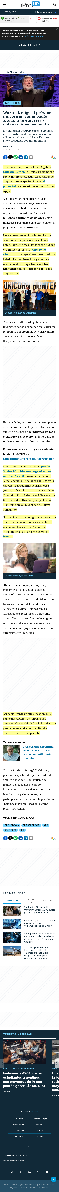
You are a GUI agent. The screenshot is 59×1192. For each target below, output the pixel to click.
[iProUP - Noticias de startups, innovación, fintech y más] (29, 4)
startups (10, 830)
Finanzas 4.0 (19, 1124)
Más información (34, 36)
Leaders (19, 1136)
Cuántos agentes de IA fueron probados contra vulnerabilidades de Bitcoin (40, 923)
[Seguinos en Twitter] (38, 1172)
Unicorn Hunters (14, 172)
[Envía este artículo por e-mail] (31, 157)
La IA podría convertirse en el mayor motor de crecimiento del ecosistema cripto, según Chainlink (39, 937)
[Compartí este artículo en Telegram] (26, 157)
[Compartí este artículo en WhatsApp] (15, 157)
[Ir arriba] (53, 1179)
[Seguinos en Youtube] (47, 1172)
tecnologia (12, 825)
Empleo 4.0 (40, 1124)
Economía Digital (40, 1119)
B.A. (8, 1091)
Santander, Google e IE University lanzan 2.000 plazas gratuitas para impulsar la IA (39, 910)
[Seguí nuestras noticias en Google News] (53, 157)
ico (22, 830)
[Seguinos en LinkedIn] (29, 1172)
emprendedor (31, 825)
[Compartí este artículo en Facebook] (5, 157)
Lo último (19, 1119)
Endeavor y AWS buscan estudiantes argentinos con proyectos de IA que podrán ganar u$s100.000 (24, 1079)
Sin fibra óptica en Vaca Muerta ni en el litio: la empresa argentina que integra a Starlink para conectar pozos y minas (36, 953)
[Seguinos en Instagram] (12, 1172)
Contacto (40, 1136)
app (46, 825)
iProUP (9, 146)
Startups (40, 1130)
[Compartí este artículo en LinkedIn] (20, 157)
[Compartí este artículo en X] (10, 157)
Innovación (19, 1130)
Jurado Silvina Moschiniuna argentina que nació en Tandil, (27, 471)
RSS (29, 1147)
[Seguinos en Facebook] (20, 1172)
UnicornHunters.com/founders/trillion (28, 458)
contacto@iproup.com (13, 1161)
